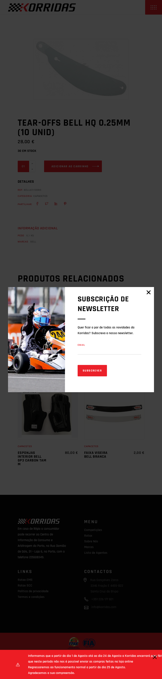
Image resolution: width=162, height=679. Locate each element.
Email (81, 345)
